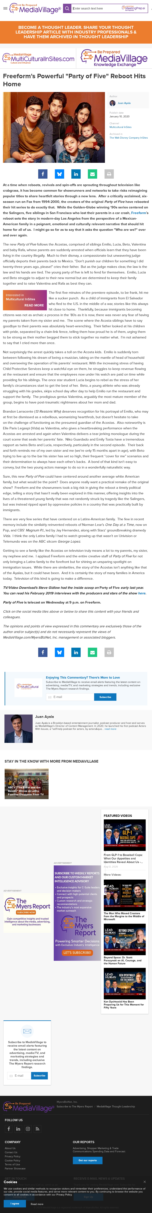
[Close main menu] (144, 1182)
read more (110, 729)
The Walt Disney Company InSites (129, 137)
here (141, 593)
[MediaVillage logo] (29, 1107)
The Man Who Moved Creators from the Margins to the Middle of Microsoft (124, 916)
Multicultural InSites (121, 127)
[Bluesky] (59, 174)
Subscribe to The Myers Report (75, 1106)
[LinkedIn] (76, 174)
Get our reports (88, 1160)
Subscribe (105, 697)
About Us (10, 1148)
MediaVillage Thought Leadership (116, 1106)
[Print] (109, 174)
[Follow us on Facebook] (8, 1129)
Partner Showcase (15, 1168)
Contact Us (11, 1152)
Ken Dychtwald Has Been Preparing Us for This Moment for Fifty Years (124, 1004)
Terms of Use (12, 1164)
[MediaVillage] (35, 8)
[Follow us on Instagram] (28, 1129)
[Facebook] (42, 174)
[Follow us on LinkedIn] (18, 1129)
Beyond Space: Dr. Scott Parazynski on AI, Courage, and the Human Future (122, 960)
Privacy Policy (12, 1156)
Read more (37, 1204)
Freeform (138, 213)
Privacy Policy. (64, 1194)
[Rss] (37, 1129)
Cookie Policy (12, 1160)
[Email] (92, 174)
